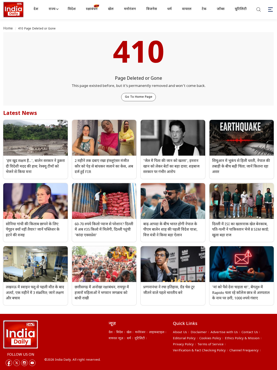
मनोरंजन (130, 9)
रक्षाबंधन (92, 9)
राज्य (52, 9)
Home (8, 28)
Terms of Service (210, 344)
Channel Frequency (244, 351)
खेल (111, 9)
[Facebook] (9, 363)
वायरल (187, 9)
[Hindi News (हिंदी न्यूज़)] (14, 10)
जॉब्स (220, 9)
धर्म (169, 9)
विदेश (72, 9)
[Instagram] (24, 363)
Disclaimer (199, 332)
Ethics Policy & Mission (242, 338)
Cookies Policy (210, 338)
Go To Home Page (138, 97)
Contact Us (250, 332)
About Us (180, 332)
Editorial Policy (184, 338)
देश (36, 9)
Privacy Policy (183, 344)
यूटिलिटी (241, 9)
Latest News (20, 113)
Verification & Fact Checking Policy (199, 351)
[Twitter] (16, 363)
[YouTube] (32, 363)
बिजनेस (151, 9)
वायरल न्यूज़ (116, 338)
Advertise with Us (224, 332)
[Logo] (20, 334)
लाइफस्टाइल (156, 332)
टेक (204, 9)
